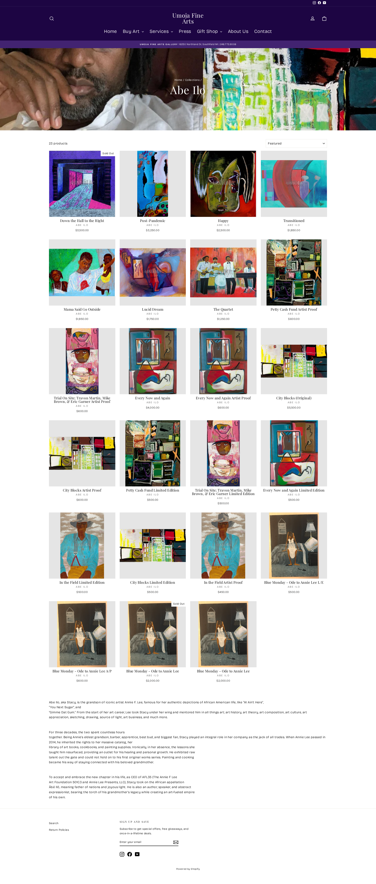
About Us (238, 31)
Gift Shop (208, 31)
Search (53, 823)
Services (160, 31)
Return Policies (59, 830)
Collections (192, 80)
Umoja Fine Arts (188, 18)
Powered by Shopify (188, 869)
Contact (263, 31)
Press (185, 31)
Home (110, 31)
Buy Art (132, 31)
